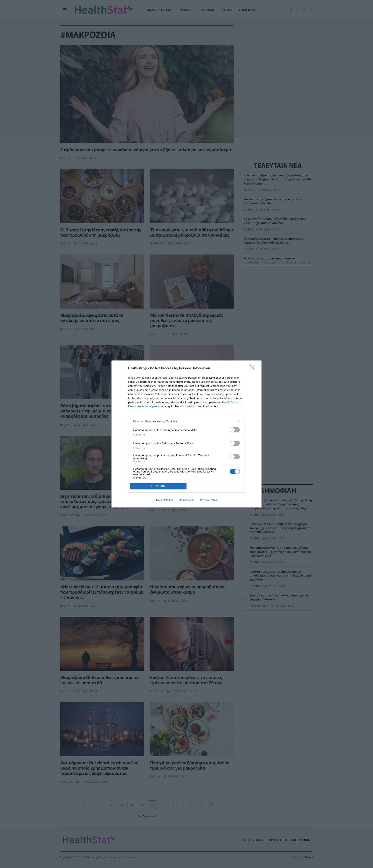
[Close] (253, 368)
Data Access (186, 499)
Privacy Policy (208, 499)
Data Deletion (164, 499)
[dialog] (186, 434)
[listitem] (186, 421)
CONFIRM (158, 486)
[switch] (235, 429)
